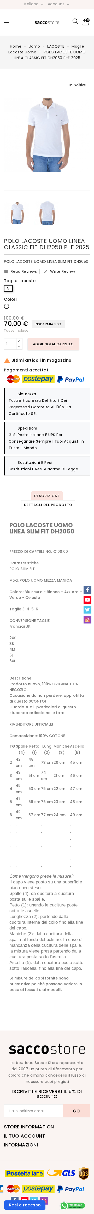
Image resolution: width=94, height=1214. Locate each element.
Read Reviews (20, 271)
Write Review (59, 271)
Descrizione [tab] (47, 495)
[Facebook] (87, 590)
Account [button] (59, 4)
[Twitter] (87, 610)
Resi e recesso (25, 1205)
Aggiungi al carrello (53, 344)
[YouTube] (87, 600)
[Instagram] (87, 619)
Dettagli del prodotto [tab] (48, 504)
